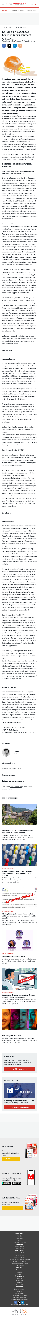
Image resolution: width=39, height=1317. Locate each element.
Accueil (3, 27)
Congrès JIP (19, 1285)
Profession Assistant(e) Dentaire (19, 1264)
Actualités (9, 27)
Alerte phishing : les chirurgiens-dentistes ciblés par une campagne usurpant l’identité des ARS (19, 916)
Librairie (19, 1274)
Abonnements (19, 1270)
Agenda (19, 1278)
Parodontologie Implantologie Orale (19, 1259)
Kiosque (19, 1272)
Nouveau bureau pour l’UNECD (13, 956)
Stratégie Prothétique (19, 1257)
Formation (20, 1238)
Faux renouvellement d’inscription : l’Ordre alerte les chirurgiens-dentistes (18, 996)
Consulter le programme (19, 1107)
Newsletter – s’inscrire (19, 1242)
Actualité (19, 1236)
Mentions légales (19, 1293)
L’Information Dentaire (19, 1253)
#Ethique (19, 768)
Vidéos (19, 1240)
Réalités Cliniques (19, 1255)
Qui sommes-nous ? (19, 1289)
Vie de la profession (20, 27)
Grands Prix (19, 1280)
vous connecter (15, 787)
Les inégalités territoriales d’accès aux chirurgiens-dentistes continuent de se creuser (17, 873)
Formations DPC (19, 1249)
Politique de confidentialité (19, 1295)
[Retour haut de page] (35, 1311)
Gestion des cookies (19, 1304)
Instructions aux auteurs (19, 1298)
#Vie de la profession (9, 768)
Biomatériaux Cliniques (19, 1261)
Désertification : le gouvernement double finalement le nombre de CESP (17, 832)
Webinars (19, 1283)
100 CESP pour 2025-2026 (11, 1036)
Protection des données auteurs (19, 1300)
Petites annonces (19, 1247)
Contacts (19, 1291)
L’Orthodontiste (19, 1266)
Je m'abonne (10, 1159)
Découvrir (12, 1208)
